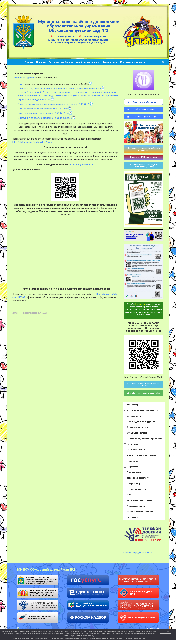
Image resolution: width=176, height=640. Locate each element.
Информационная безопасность (142, 410)
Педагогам (132, 467)
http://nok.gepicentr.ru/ (82, 164)
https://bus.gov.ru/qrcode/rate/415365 (143, 377)
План (21, 84)
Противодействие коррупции (141, 421)
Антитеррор (132, 405)
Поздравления (134, 472)
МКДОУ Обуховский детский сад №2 (46, 569)
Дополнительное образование (141, 455)
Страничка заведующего (139, 427)
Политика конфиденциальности (137, 552)
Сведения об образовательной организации (73, 62)
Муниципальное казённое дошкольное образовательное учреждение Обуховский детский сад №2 (78, 26)
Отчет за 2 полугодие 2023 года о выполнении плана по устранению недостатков (59, 88)
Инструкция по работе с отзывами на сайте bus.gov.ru (45, 118)
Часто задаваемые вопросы (141, 512)
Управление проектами (138, 478)
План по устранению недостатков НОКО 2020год (43, 108)
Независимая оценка (137, 489)
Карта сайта (133, 517)
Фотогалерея (110, 62)
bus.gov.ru (140, 304)
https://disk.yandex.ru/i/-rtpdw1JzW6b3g (32, 142)
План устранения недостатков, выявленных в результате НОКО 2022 (53, 104)
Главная (29, 62)
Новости (41, 62)
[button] (163, 62)
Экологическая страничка (139, 500)
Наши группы (133, 444)
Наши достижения (136, 450)
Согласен (165, 632)
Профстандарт (134, 483)
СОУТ (129, 495)
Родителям (132, 461)
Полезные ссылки (136, 506)
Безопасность (134, 416)
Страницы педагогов (137, 433)
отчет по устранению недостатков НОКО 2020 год (43, 113)
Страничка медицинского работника (144, 438)
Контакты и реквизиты (132, 62)
